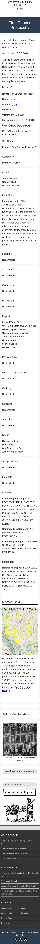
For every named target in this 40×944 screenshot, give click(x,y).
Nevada (13, 99)
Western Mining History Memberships (16, 913)
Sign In (20, 9)
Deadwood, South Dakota (11, 881)
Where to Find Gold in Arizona (13, 849)
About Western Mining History (13, 908)
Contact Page (6, 918)
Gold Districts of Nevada (11, 859)
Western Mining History (20, 4)
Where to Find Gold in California (14, 854)
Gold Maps (5, 923)
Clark (14, 104)
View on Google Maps (19, 125)
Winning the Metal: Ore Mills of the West (18, 886)
